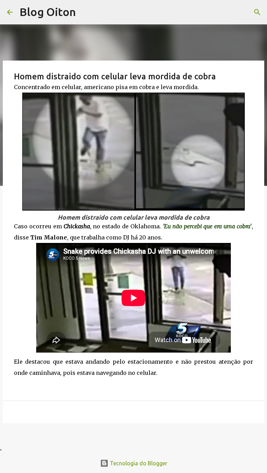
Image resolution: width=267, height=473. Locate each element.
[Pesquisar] (257, 12)
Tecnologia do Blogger (137, 463)
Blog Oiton (47, 12)
